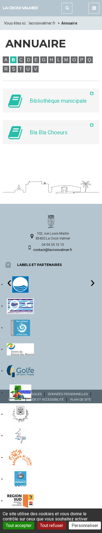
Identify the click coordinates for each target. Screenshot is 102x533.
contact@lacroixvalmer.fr (52, 250)
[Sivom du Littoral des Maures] (20, 349)
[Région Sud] (20, 500)
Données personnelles (68, 394)
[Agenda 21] (20, 457)
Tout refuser (51, 525)
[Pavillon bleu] (20, 284)
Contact (15, 399)
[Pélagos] (20, 435)
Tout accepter (19, 525)
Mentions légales (26, 394)
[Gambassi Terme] (20, 414)
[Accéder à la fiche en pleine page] (60, 93)
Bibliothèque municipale (58, 101)
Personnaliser (85, 525)
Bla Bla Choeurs (48, 132)
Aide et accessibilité (46, 399)
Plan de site (80, 399)
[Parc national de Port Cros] (20, 327)
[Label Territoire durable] (20, 479)
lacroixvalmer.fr (42, 23)
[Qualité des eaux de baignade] (20, 306)
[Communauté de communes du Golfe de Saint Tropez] (20, 370)
